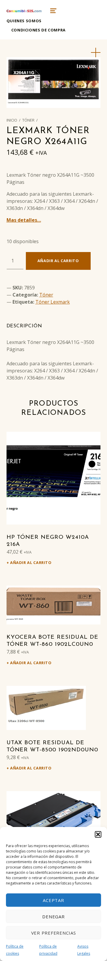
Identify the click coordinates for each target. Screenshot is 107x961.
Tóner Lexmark (52, 302)
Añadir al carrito (58, 260)
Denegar (53, 916)
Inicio (12, 120)
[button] (98, 834)
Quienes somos (24, 20)
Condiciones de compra (38, 30)
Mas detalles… (24, 220)
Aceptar (53, 900)
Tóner (28, 120)
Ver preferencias (53, 933)
